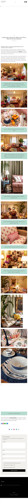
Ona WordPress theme (16, 494)
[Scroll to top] (0, 498)
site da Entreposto (12, 417)
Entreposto (20, 51)
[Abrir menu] (15, 1)
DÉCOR (14, 35)
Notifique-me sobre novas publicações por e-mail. (9, 467)
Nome (3, 450)
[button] (9, 429)
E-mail (4, 454)
